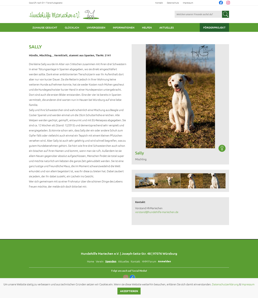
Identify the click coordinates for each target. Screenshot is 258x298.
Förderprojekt (214, 27)
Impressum (188, 2)
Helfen (147, 27)
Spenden (110, 261)
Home (90, 261)
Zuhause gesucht (44, 27)
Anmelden (164, 261)
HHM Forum (149, 261)
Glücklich (72, 27)
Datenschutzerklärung (225, 284)
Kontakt (159, 2)
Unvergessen (96, 27)
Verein (100, 261)
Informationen (123, 27)
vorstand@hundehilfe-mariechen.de (156, 212)
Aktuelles (166, 27)
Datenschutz (173, 2)
